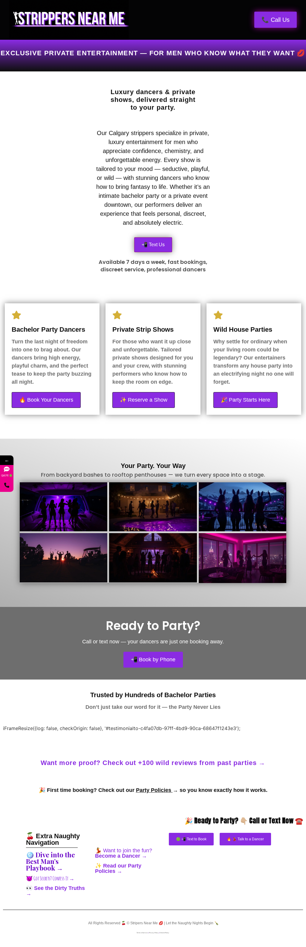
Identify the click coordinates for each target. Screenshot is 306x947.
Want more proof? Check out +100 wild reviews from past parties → (153, 763)
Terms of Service (142, 933)
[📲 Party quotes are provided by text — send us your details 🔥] (6, 485)
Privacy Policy (154, 933)
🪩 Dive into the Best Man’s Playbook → (50, 861)
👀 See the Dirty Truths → (55, 890)
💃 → (123, 853)
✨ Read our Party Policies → (118, 868)
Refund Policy (164, 933)
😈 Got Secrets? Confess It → (50, 878)
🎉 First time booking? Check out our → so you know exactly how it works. (153, 790)
